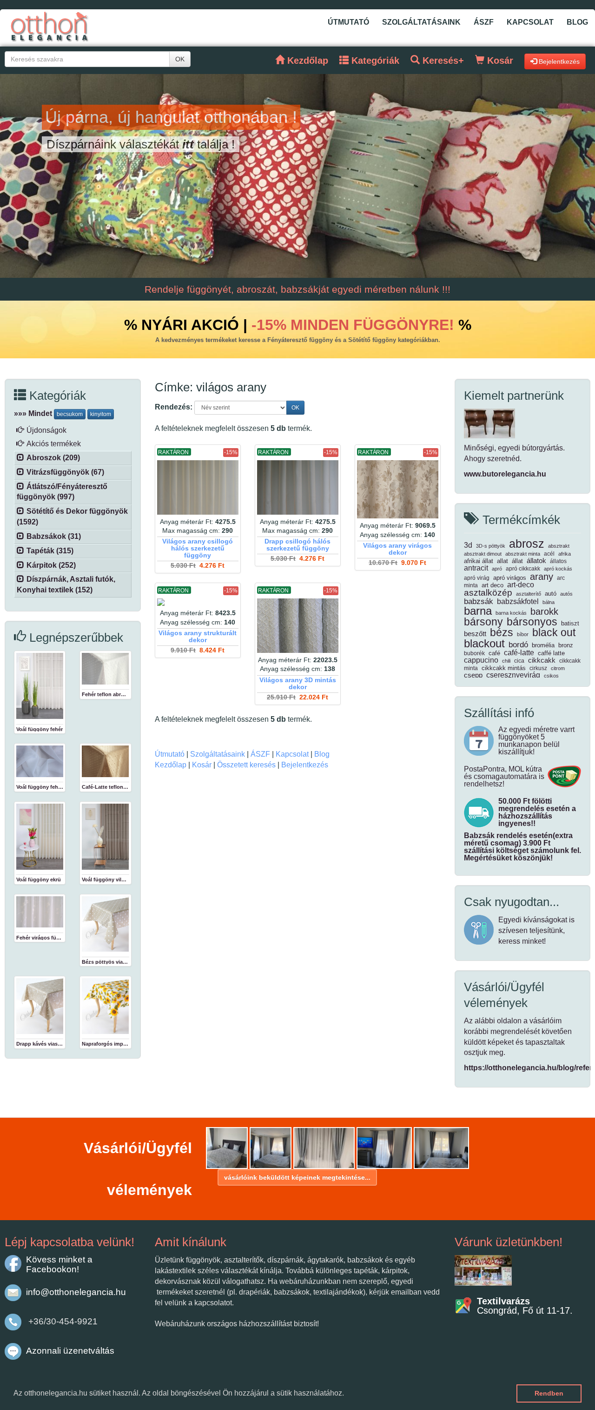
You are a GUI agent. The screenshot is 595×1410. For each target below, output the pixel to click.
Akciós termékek (53, 444)
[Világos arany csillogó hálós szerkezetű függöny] (197, 487)
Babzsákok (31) (53, 536)
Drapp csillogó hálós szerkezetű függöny (297, 545)
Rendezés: (173, 407)
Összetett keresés (246, 765)
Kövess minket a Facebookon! (59, 1264)
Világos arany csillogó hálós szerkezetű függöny (197, 548)
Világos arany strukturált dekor (198, 637)
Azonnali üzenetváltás (70, 1351)
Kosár (202, 765)
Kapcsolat (530, 22)
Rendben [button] (549, 1393)
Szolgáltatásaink (421, 22)
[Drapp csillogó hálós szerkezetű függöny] (297, 487)
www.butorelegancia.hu (505, 474)
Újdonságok (46, 430)
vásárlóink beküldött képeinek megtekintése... (297, 1177)
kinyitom (100, 414)
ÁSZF (484, 22)
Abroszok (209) (53, 458)
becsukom (70, 414)
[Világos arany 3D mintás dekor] (297, 625)
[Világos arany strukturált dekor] (197, 602)
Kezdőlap (170, 765)
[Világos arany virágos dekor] (397, 489)
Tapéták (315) (49, 551)
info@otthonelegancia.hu (76, 1292)
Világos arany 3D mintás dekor (297, 684)
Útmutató (348, 22)
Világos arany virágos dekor (397, 549)
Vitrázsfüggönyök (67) (65, 472)
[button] (347, 1394)
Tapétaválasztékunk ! (109, 144)
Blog (577, 22)
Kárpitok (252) (51, 565)
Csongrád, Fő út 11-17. (525, 1306)
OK (180, 59)
